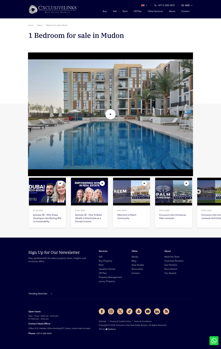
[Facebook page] (102, 311)
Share (52, 43)
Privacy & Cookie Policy (120, 321)
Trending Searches (37, 294)
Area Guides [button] (138, 265)
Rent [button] (125, 11)
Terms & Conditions (143, 321)
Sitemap (102, 321)
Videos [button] (39, 25)
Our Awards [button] (170, 273)
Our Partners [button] (170, 265)
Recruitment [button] (170, 269)
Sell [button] (115, 11)
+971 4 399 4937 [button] (166, 6)
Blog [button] (134, 261)
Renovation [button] (137, 269)
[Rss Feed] (166, 311)
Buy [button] (105, 11)
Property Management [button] (110, 277)
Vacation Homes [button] (107, 269)
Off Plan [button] (138, 11)
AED (187, 6)
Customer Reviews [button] (174, 261)
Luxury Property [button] (107, 282)
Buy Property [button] (105, 261)
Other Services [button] (155, 11)
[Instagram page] (111, 311)
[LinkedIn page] (157, 311)
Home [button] (30, 25)
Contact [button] (185, 11)
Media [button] (135, 257)
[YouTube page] (148, 311)
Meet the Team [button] (172, 257)
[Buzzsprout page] (139, 311)
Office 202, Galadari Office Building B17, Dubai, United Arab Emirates (59, 328)
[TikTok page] (129, 311)
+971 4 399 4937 (44, 334)
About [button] (172, 11)
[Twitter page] (120, 311)
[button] (52, 9)
